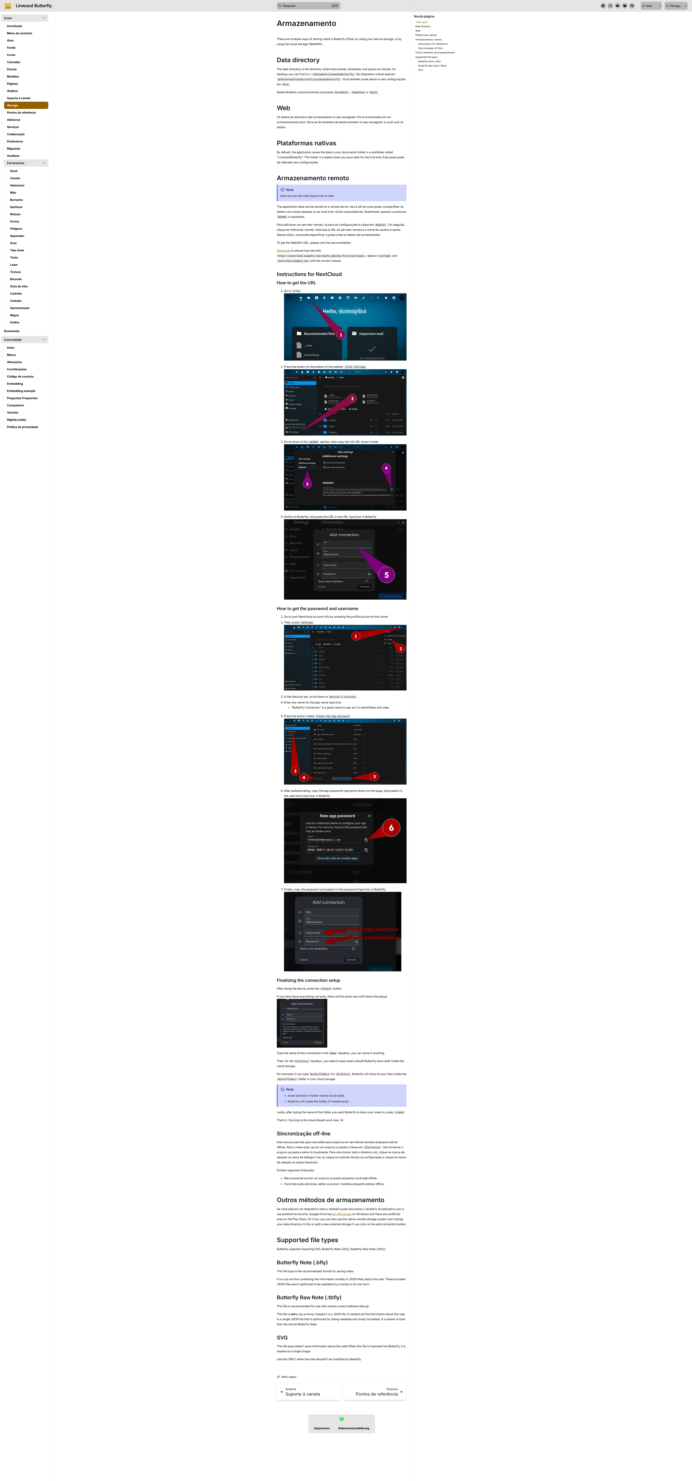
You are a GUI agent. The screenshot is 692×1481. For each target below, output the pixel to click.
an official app (342, 1214)
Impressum (322, 1428)
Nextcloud (283, 250)
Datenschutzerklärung (353, 1428)
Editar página (288, 1376)
